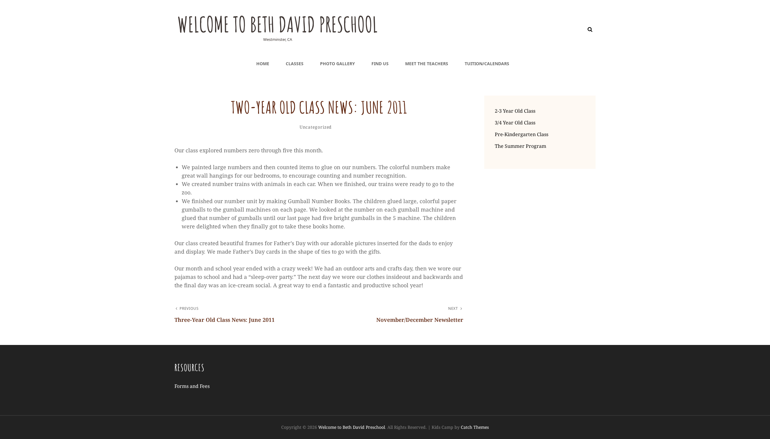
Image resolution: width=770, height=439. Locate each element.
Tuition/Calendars (487, 63)
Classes (294, 63)
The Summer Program (520, 146)
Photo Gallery (337, 63)
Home (262, 63)
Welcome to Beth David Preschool (277, 24)
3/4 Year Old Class (515, 122)
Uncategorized (316, 127)
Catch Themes (475, 427)
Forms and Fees (192, 386)
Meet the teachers (426, 63)
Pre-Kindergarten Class (521, 134)
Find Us (380, 63)
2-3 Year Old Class (515, 111)
